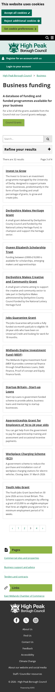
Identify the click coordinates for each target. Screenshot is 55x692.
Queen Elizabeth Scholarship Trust (26, 250)
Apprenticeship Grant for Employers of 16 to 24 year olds (27, 423)
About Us (27, 629)
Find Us (27, 635)
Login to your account (18, 66)
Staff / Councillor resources (27, 673)
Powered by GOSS (27, 688)
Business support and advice (19, 567)
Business (41, 75)
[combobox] (23, 138)
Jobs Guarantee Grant (21, 318)
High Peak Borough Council (17, 75)
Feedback (28, 648)
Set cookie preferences (18, 28)
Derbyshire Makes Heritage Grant (25, 213)
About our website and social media (27, 667)
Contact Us (27, 642)
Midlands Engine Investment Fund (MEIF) (26, 352)
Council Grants (13, 122)
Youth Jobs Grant (17, 487)
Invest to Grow (16, 171)
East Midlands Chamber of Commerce (24, 596)
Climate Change (27, 661)
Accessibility (27, 654)
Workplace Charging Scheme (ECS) (25, 456)
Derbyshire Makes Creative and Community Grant (25, 279)
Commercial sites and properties (21, 558)
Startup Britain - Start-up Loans (23, 389)
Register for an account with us (24, 58)
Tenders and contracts (16, 576)
